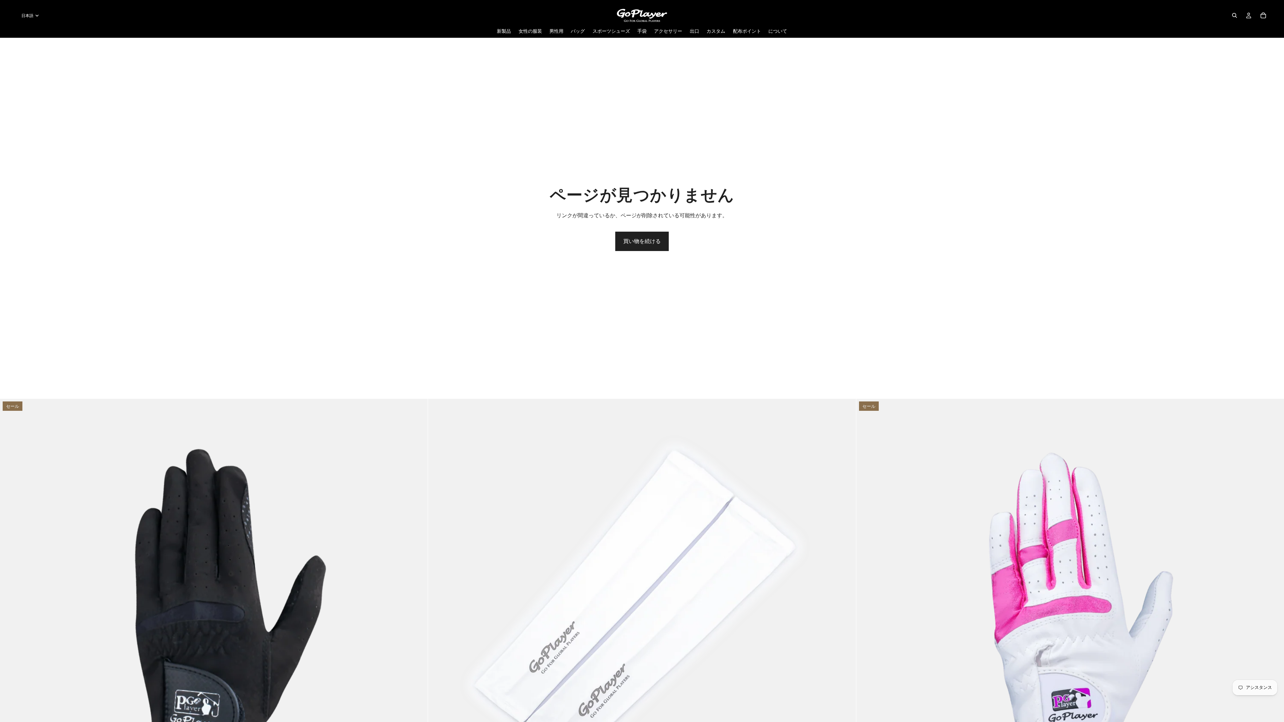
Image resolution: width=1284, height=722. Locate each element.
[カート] (1263, 15)
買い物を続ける (642, 241)
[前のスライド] (10, 612)
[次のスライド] (418, 612)
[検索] (1234, 15)
